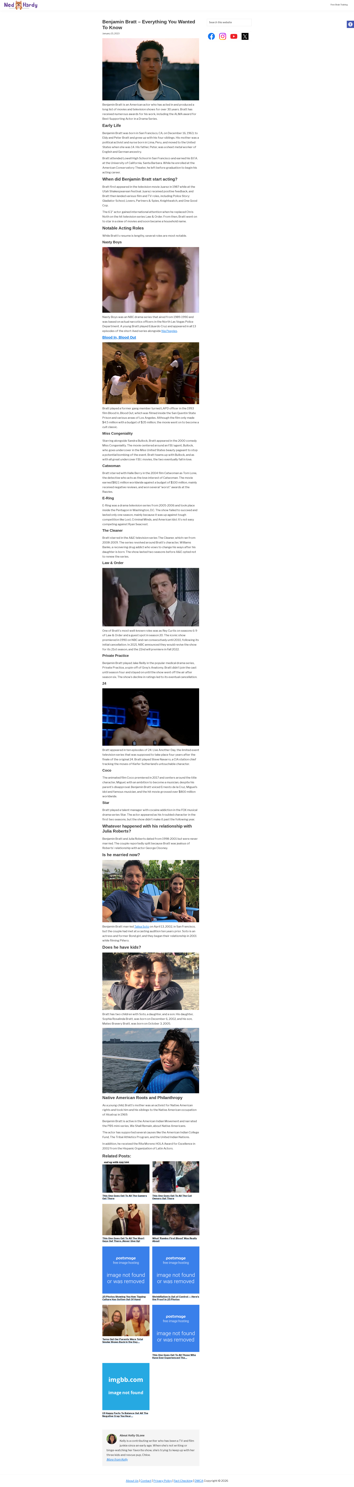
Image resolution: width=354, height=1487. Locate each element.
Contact (145, 1480)
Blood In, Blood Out (119, 337)
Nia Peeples (169, 331)
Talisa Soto (141, 926)
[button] (350, 24)
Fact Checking (183, 1480)
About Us (132, 1480)
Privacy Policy (162, 1480)
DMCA (199, 1480)
